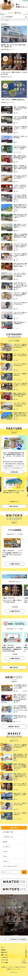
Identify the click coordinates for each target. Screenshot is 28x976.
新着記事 (3, 950)
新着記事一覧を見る (14, 726)
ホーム (2, 20)
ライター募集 (4, 962)
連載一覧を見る (14, 667)
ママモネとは (4, 957)
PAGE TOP (26, 953)
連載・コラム (4, 955)
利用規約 (9, 969)
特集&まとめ (4, 952)
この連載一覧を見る (14, 564)
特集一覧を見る (14, 506)
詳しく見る (14, 930)
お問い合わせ (23, 967)
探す (24, 872)
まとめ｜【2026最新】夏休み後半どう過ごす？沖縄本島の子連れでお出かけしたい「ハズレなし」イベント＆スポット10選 (13, 455)
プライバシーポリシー (16, 969)
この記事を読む (14, 472)
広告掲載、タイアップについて (7, 967)
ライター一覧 (4, 960)
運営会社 (17, 967)
